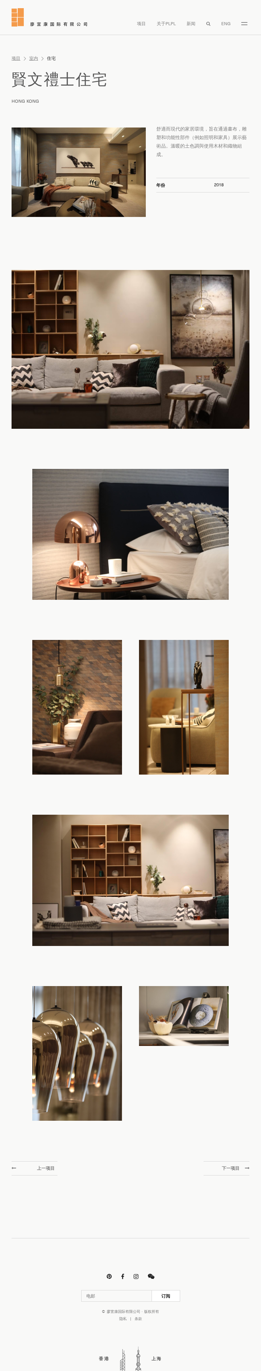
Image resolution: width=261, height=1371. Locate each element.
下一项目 (231, 1168)
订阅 (165, 1296)
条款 (138, 1318)
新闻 (191, 24)
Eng (226, 24)
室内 (33, 58)
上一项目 (46, 1168)
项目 (141, 24)
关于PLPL (166, 24)
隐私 (123, 1318)
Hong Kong (25, 101)
